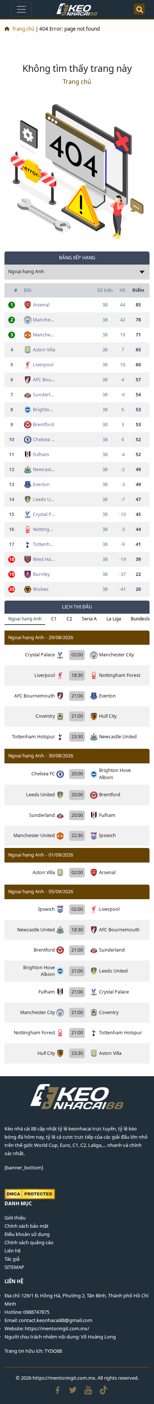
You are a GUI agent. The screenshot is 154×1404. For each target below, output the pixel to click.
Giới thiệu (15, 1217)
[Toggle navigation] (21, 9)
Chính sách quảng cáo (28, 1242)
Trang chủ (23, 28)
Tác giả (11, 1258)
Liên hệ (12, 1250)
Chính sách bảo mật (26, 1226)
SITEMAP (14, 1267)
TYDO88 (53, 1350)
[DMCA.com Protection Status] (29, 1193)
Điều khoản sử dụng (27, 1234)
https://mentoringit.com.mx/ (57, 1328)
